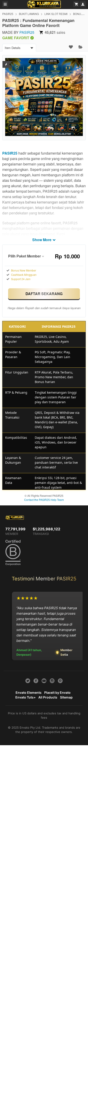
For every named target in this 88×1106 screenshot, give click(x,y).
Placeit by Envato (57, 692)
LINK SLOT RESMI (55, 14)
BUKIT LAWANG (29, 14)
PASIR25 (7, 14)
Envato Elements (29, 692)
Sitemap (66, 697)
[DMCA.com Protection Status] (6, 61)
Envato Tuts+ (25, 697)
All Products (47, 697)
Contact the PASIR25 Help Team (44, 500)
